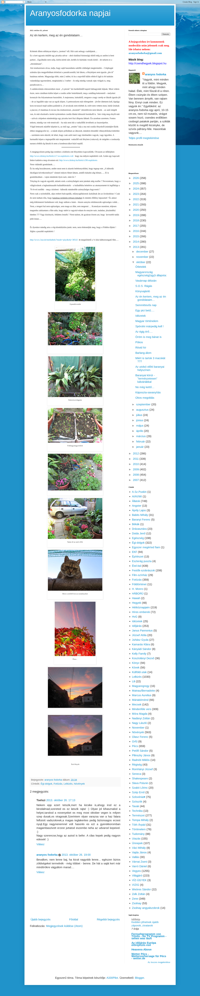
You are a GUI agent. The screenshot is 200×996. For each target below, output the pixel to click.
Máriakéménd (140, 699)
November (138, 727)
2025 (136, 183)
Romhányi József (142, 769)
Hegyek (136, 602)
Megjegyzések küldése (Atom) (64, 925)
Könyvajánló (142, 291)
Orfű (134, 741)
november (142, 256)
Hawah (136, 598)
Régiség (137, 764)
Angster (136, 505)
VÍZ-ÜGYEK (139, 880)
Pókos (139, 342)
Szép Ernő (138, 792)
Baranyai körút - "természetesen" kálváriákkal (146, 378)
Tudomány (138, 833)
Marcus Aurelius (141, 695)
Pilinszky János (141, 755)
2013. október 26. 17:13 (60, 800)
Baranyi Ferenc (141, 519)
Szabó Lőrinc (140, 787)
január (140, 446)
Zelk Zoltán (138, 894)
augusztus (142, 409)
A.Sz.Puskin (139, 491)
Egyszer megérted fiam (146, 547)
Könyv (135, 662)
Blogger (139, 977)
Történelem (139, 829)
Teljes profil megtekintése (144, 138)
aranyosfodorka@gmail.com (145, 53)
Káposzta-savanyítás (148, 392)
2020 (136, 209)
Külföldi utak (139, 672)
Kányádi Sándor (141, 649)
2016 (136, 231)
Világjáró (137, 875)
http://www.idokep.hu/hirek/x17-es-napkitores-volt (51, 156)
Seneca (136, 773)
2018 (136, 220)
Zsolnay (136, 903)
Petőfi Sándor (140, 750)
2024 (136, 188)
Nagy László (139, 722)
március (141, 436)
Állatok (136, 501)
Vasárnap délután (145, 280)
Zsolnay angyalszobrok (146, 907)
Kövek (135, 667)
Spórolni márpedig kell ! (149, 326)
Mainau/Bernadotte (143, 690)
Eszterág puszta (142, 561)
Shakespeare (140, 778)
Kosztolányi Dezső (143, 658)
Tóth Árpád (138, 824)
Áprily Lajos (139, 510)
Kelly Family (139, 653)
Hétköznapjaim (141, 607)
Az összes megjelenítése (159, 962)
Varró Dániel (139, 866)
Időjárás (137, 625)
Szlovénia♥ (138, 796)
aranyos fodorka (47, 854)
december (142, 251)
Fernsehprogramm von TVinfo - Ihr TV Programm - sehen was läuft (148, 936)
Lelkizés (68, 783)
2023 (136, 193)
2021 (136, 204)
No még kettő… (144, 387)
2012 (136, 453)
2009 (136, 469)
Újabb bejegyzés (40, 919)
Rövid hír (140, 347)
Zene (135, 898)
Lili (133, 681)
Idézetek (140, 315)
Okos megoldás (144, 397)
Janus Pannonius (142, 630)
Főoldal (73, 919)
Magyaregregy (140, 685)
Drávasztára (139, 528)
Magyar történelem (146, 321)
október (141, 262)
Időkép (135, 919)
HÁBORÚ (137, 593)
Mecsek (136, 704)
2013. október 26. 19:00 (76, 854)
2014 (136, 241)
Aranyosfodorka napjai (70, 13)
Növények (79, 783)
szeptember (143, 404)
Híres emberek (141, 612)
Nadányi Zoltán (141, 718)
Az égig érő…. (144, 331)
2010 (136, 464)
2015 (136, 236)
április (140, 430)
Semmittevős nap (145, 305)
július (139, 414)
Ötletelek (140, 266)
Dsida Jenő (138, 533)
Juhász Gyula (140, 639)
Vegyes (136, 870)
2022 (136, 199)
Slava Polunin (140, 783)
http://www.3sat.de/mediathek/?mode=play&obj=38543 (54, 240)
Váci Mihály (139, 847)
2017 (136, 225)
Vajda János (139, 852)
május (140, 425)
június (140, 420)
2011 (136, 458)
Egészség (138, 538)
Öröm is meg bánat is (148, 336)
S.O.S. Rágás (143, 285)
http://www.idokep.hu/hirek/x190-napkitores (78, 160)
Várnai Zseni (139, 861)
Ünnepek (137, 843)
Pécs (135, 746)
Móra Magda (139, 713)
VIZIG (135, 884)
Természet (138, 815)
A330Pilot (112, 977)
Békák (135, 524)
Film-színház (139, 575)
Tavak (135, 806)
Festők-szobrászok (143, 570)
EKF (134, 551)
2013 (136, 246)
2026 (136, 177)
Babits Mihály (140, 514)
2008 (136, 474)
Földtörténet (139, 584)
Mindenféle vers (141, 709)
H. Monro (137, 588)
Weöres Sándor (141, 889)
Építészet (137, 556)
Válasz (40, 844)
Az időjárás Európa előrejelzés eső (143, 944)
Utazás (136, 838)
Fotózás (58, 783)
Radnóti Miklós (141, 759)
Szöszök (137, 801)
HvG (134, 616)
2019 (136, 215)
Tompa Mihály (140, 820)
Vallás (135, 857)
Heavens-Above (141, 949)
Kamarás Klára (141, 644)
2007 (136, 479)
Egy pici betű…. (144, 310)
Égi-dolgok (46, 783)
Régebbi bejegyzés (108, 919)
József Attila (139, 635)
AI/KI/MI (137, 496)
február (141, 441)
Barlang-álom (143, 352)
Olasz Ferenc (140, 736)
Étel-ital (136, 565)
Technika (137, 810)
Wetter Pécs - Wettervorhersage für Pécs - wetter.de (148, 956)
